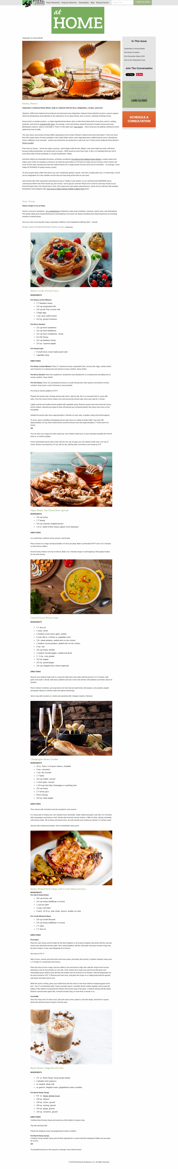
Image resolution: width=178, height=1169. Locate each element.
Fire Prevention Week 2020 (134, 56)
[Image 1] (71, 70)
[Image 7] (71, 479)
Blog (92, 3)
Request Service (102, 3)
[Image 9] (71, 586)
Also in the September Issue (134, 60)
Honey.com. (69, 227)
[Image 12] (71, 728)
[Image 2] (71, 259)
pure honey (78, 127)
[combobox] (122, 2)
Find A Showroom (53, 3)
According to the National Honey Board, (86, 159)
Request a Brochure (69, 3)
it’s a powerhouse (53, 211)
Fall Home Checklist (131, 52)
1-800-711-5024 (143, 2)
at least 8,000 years (47, 124)
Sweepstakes (84, 3)
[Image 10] (71, 1037)
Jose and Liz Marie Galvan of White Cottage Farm (65, 189)
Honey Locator (27, 143)
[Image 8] (71, 858)
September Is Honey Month (32, 38)
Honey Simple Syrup (51, 1096)
